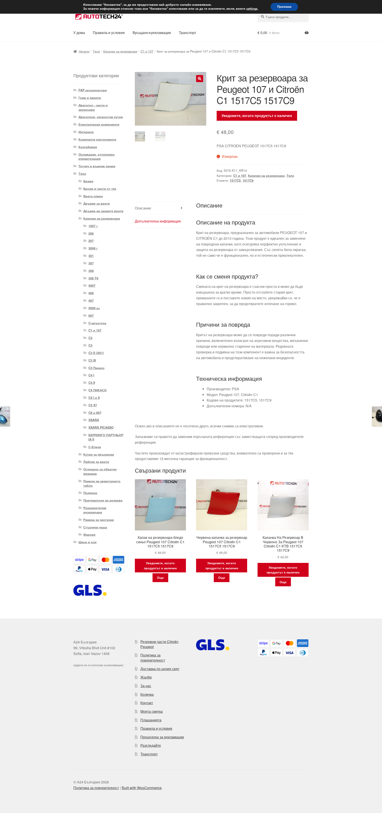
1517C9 (248, 180)
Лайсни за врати (96, 461)
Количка (147, 694)
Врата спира (93, 196)
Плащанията (150, 719)
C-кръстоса (97, 323)
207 (91, 240)
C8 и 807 (94, 412)
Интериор (86, 132)
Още (160, 577)
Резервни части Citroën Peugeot (159, 644)
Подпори (90, 492)
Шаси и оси (87, 542)
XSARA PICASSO (101, 427)
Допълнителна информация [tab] (158, 221)
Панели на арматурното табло (101, 483)
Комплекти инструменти (97, 139)
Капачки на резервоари (120, 51)
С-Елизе (94, 447)
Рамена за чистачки (98, 519)
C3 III (92, 360)
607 (91, 315)
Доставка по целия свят (159, 668)
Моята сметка (151, 711)
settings (252, 9)
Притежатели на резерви (102, 500)
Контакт (146, 702)
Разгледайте (150, 745)
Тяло (96, 51)
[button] (199, 78)
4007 (92, 285)
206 (91, 233)
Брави (88, 181)
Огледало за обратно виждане (100, 471)
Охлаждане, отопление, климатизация (96, 156)
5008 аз (94, 308)
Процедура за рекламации (162, 736)
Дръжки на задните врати (103, 211)
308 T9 (93, 278)
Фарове (89, 534)
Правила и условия (109, 32)
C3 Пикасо (96, 368)
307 (91, 263)
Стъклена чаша (95, 527)
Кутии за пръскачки (98, 454)
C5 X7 (92, 405)
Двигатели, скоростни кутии (100, 117)
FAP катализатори (92, 90)
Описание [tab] (143, 208)
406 (91, 293)
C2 (90, 338)
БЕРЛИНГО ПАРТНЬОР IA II (105, 437)
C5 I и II (94, 397)
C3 (90, 345)
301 (91, 255)
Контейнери (87, 147)
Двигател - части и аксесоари (93, 107)
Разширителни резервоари (94, 510)
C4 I (91, 375)
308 (91, 270)
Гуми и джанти (89, 97)
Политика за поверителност (152, 658)
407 (91, 300)
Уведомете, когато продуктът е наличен (257, 115)
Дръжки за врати (96, 203)
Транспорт (187, 32)
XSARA (93, 420)
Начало (84, 51)
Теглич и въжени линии (96, 166)
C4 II (91, 382)
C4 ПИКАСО (97, 390)
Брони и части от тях (99, 188)
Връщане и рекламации (152, 32)
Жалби (146, 677)
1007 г (93, 226)
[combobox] (283, 16)
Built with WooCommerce (142, 787)
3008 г (93, 248)
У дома (79, 32)
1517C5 (235, 180)
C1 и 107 (147, 51)
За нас (145, 685)
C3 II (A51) (96, 353)
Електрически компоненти (98, 124)
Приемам (284, 7)
